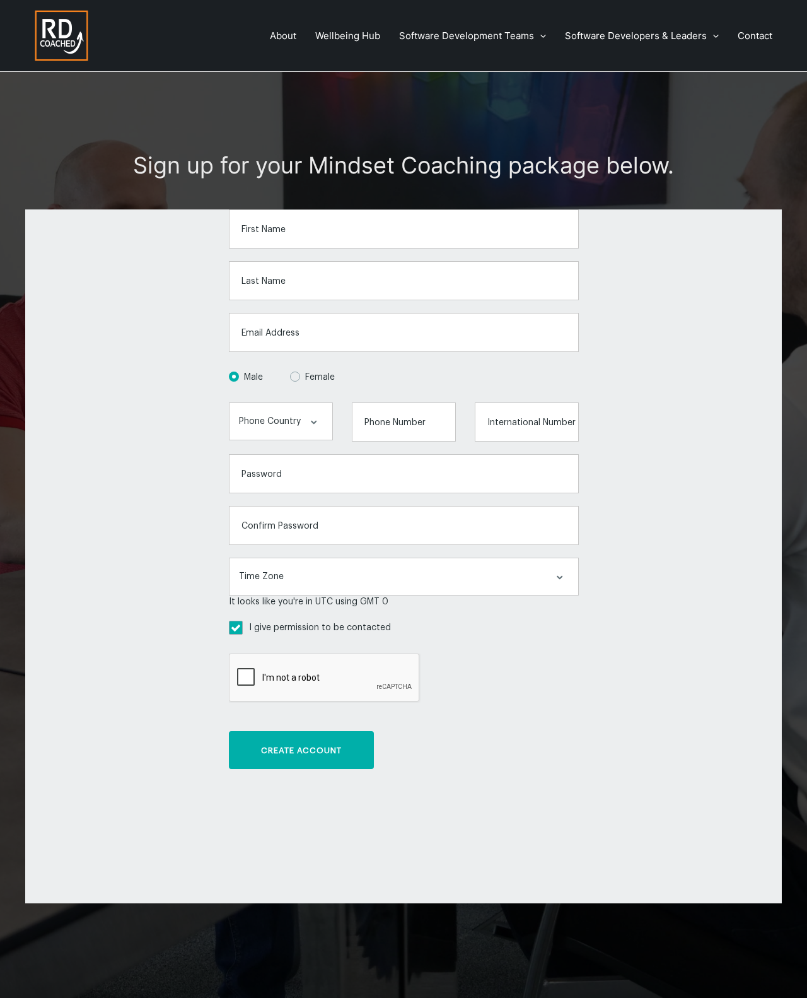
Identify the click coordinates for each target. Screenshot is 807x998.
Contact (755, 36)
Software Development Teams (466, 36)
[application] (540, 36)
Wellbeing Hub (347, 36)
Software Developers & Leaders (636, 36)
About (283, 36)
